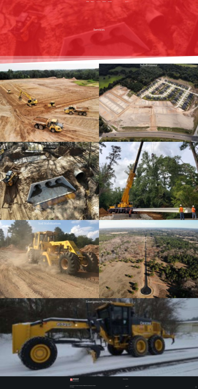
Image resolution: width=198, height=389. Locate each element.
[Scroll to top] (196, 386)
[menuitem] (88, 1)
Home (87, 1)
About (92, 1)
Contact (110, 1)
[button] (126, 1)
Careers (104, 1)
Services (98, 1)
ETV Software (72, 386)
